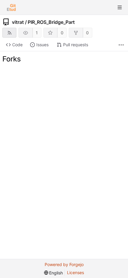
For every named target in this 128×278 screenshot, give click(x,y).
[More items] (121, 45)
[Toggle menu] (119, 7)
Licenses (75, 272)
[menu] (53, 272)
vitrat (18, 22)
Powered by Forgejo (64, 264)
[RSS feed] (9, 33)
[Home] (11, 7)
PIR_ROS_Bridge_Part (51, 22)
